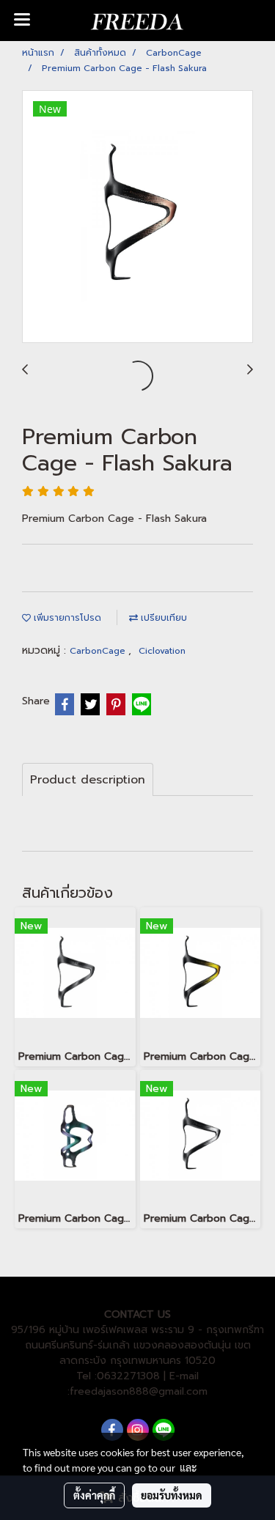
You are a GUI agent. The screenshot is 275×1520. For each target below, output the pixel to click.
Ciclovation (162, 650)
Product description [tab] (87, 780)
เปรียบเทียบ (162, 617)
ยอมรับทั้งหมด (171, 1495)
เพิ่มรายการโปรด (66, 617)
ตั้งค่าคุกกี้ (94, 1495)
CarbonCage (99, 650)
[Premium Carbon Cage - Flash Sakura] (137, 217)
